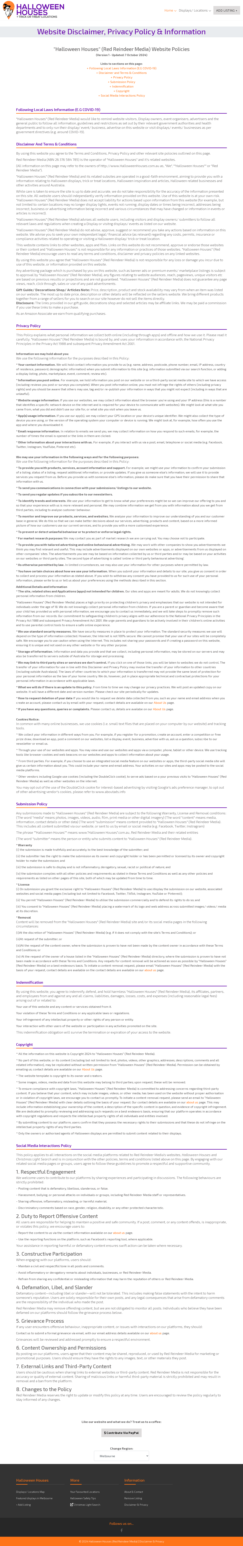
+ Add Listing (23, 1504)
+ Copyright (121, 91)
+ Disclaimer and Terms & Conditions (121, 72)
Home (168, 10)
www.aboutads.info (110, 792)
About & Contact (133, 1491)
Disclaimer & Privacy (136, 1504)
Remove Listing (133, 1498)
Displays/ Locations (193, 10)
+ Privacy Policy (121, 77)
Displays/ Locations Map (30, 1491)
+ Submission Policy (121, 82)
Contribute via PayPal (122, 1432)
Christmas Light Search (87, 1504)
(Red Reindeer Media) (125, 1541)
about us (150, 970)
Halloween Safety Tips (83, 1498)
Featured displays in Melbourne (34, 1498)
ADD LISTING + (226, 10)
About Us (160, 702)
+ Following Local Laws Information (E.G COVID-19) (121, 68)
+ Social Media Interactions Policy (121, 95)
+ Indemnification (121, 86)
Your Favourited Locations (85, 1491)
